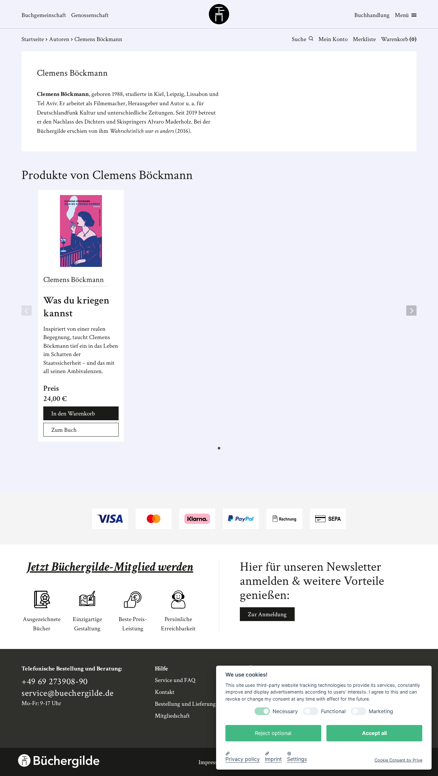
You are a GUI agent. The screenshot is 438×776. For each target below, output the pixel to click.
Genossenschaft (90, 15)
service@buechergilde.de (67, 693)
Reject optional (273, 732)
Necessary (285, 711)
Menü (402, 15)
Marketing (381, 711)
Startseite (32, 39)
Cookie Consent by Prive (398, 759)
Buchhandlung (372, 15)
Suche (299, 39)
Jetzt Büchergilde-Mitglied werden (110, 567)
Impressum (211, 762)
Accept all (374, 732)
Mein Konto (333, 39)
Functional (333, 711)
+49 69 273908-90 (54, 681)
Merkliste (364, 39)
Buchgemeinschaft (43, 15)
